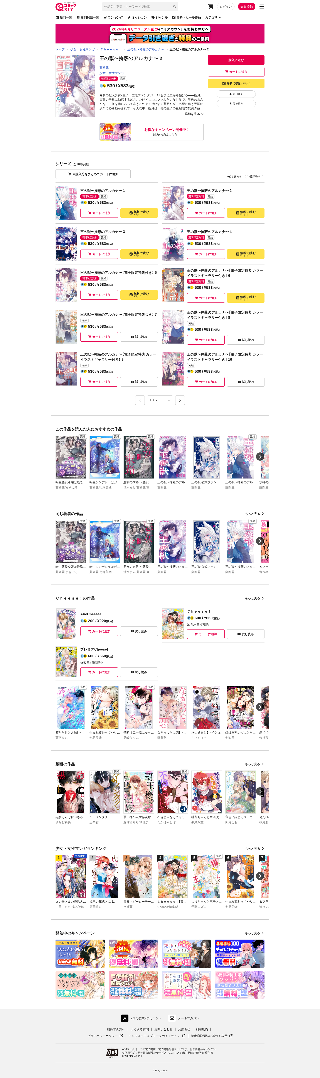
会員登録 (247, 6)
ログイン (226, 6)
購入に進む (236, 60)
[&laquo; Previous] (140, 400)
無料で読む (238, 83)
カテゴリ (211, 17)
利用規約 (202, 1029)
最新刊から (256, 176)
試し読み (141, 337)
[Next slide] (260, 456)
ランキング (115, 17)
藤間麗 (104, 67)
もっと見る (252, 513)
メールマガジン (188, 1018)
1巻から (237, 176)
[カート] (211, 6)
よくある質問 (140, 1029)
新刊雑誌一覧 (90, 17)
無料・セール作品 (189, 17)
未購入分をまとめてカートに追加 (95, 174)
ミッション (139, 17)
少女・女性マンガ (111, 73)
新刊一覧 (66, 17)
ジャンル (162, 17)
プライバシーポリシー (105, 1036)
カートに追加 (238, 71)
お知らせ (184, 1029)
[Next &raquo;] (180, 400)
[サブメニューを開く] (261, 6)
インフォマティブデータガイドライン (154, 1036)
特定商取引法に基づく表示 (212, 1036)
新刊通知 (238, 94)
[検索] (174, 6)
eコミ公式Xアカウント (142, 1019)
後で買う (238, 103)
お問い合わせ (163, 1029)
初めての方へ (116, 1029)
